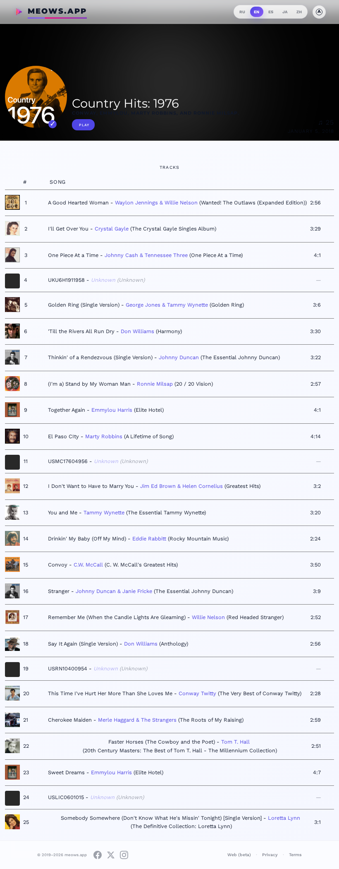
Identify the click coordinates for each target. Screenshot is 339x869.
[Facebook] (97, 855)
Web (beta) (239, 854)
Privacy (270, 854)
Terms (295, 854)
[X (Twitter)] (111, 855)
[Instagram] (124, 855)
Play (84, 125)
